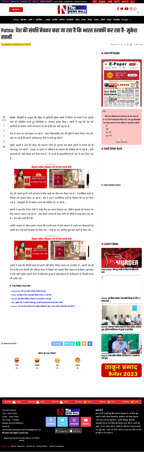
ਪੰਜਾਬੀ (116, 1)
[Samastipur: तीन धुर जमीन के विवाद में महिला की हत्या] (121, 258)
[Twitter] (62, 421)
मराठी (110, 1)
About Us (15, 1)
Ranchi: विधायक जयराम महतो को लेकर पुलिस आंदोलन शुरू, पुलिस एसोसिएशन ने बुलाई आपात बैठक (121, 328)
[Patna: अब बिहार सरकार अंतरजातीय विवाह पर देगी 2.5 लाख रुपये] (121, 286)
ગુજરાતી (125, 1)
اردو (132, 1)
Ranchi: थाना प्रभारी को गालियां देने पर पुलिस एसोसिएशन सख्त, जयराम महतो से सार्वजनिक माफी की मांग (43, 306)
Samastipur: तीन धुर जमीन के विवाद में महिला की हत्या (28, 291)
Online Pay (68, 1)
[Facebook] (51, 421)
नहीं (107, 129)
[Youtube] (86, 421)
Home (13, 446)
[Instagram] (74, 421)
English (102, 1)
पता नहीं (108, 132)
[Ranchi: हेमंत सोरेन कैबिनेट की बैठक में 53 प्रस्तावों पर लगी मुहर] (121, 344)
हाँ (106, 126)
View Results (121, 142)
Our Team (58, 1)
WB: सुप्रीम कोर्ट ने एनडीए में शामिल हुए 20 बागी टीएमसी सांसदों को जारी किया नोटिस (37, 302)
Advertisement (46, 1)
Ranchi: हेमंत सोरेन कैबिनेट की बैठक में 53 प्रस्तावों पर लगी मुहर (31, 299)
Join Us (35, 1)
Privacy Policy (80, 1)
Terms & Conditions (56, 446)
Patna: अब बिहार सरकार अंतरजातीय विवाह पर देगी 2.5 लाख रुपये (31, 295)
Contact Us (25, 1)
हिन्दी (94, 1)
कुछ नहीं (108, 136)
